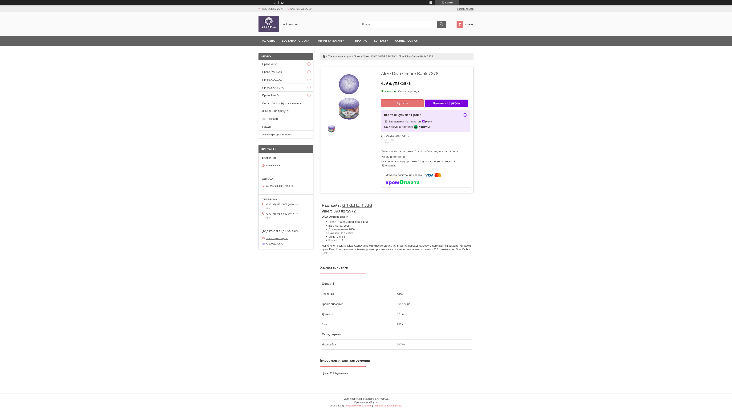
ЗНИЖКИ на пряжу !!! (275, 111)
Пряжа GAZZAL (272, 79)
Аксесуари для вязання (277, 134)
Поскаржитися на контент (358, 405)
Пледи (266, 126)
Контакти (381, 40)
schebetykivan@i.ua (277, 238)
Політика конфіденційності (387, 405)
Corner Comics (406, 40)
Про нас (361, 40)
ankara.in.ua (357, 205)
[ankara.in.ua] (268, 30)
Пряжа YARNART (273, 71)
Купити (402, 103)
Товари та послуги (330, 40)
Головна (268, 40)
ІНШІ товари (270, 118)
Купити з (439, 103)
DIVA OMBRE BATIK (383, 56)
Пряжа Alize (361, 56)
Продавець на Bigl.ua (366, 402)
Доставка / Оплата (295, 40)
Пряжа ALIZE (270, 64)
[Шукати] (441, 24)
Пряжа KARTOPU (273, 87)
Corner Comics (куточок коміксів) (282, 103)
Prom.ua (384, 399)
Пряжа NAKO (270, 95)
